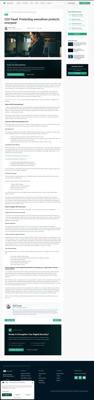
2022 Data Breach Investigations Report (44, 83)
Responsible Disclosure (84, 391)
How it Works (25, 3)
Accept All (7, 394)
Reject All (17, 394)
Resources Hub (42, 373)
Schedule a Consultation (32, 349)
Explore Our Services (15, 349)
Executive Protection (25, 373)
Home (5, 12)
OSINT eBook (42, 382)
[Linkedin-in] (76, 377)
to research (23, 94)
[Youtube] (84, 377)
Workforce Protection (25, 375)
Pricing (31, 3)
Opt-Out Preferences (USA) (67, 391)
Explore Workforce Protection (15, 74)
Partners (36, 3)
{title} (15, 397)
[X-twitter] (80, 377)
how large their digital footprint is (25, 237)
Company (49, 3)
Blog (9, 12)
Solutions (18, 3)
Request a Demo (30, 74)
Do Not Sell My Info (76, 391)
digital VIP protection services (38, 291)
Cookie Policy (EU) (59, 391)
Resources (43, 3)
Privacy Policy (52, 391)
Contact (58, 380)
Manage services (6, 391)
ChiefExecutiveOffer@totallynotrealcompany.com (17, 155)
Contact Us (77, 73)
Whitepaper (41, 380)
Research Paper (42, 378)
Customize (28, 394)
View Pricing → (77, 34)
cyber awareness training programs (30, 226)
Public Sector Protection (26, 380)
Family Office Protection (26, 378)
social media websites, (19, 117)
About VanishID (60, 373)
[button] (32, 382)
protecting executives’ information (14, 99)
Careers (58, 378)
